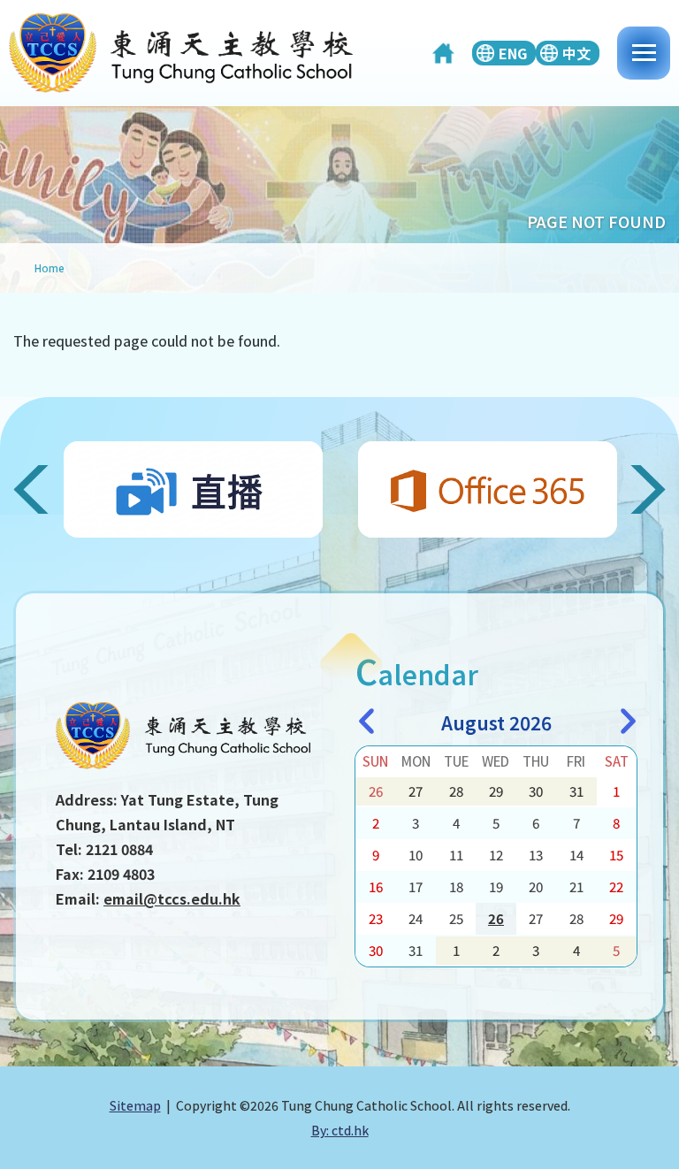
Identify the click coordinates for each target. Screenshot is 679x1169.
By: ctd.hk (340, 1130)
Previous (37, 489)
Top (678, 1138)
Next (641, 489)
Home (49, 267)
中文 (576, 53)
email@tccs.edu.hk (171, 898)
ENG (513, 53)
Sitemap (135, 1105)
